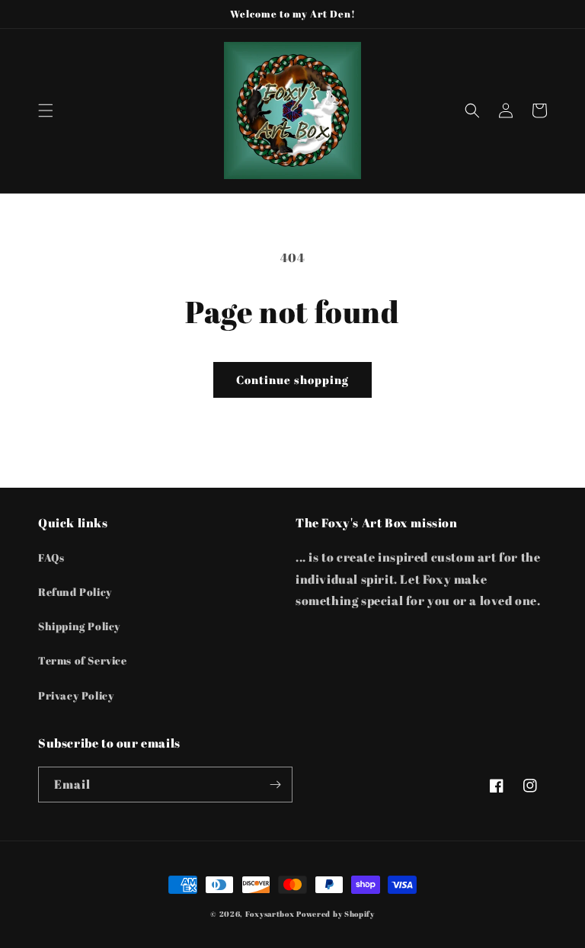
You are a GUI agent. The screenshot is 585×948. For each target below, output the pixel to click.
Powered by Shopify (335, 913)
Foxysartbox (270, 913)
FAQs (51, 557)
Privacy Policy (75, 695)
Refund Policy (75, 591)
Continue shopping (292, 379)
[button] (45, 110)
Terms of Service (82, 660)
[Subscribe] (275, 784)
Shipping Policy (79, 626)
